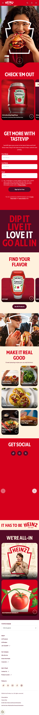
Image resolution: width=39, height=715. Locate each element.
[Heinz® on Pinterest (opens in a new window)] (22, 685)
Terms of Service (22, 198)
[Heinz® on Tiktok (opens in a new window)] (13, 453)
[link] (19, 60)
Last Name (5, 163)
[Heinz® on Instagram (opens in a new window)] (19, 453)
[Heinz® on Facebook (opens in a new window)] (17, 685)
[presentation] (34, 491)
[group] (19, 488)
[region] (19, 488)
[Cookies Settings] (2, 712)
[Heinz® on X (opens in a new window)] (25, 453)
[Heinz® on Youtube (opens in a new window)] (13, 685)
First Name (5, 154)
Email (3, 172)
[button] (3, 3)
